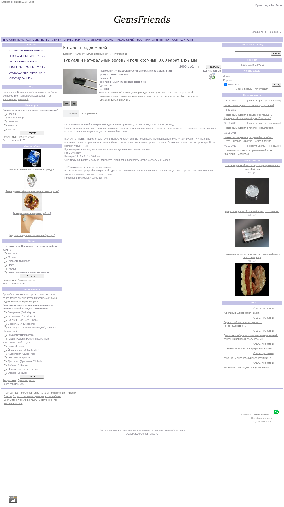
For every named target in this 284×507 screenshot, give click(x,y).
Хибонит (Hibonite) (18, 365)
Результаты (9, 136)
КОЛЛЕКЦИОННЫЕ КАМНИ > (26, 50)
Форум (22, 399)
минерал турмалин (143, 92)
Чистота (12, 253)
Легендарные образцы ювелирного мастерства (31, 191)
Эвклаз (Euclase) (17, 372)
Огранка (12, 257)
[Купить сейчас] (211, 76)
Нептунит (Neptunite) (19, 357)
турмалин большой (166, 92)
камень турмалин (121, 96)
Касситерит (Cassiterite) (21, 353)
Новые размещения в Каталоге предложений (249, 105)
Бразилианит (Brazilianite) (22, 323)
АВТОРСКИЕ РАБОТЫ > (23, 61)
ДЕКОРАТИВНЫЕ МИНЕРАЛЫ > (27, 56)
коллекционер (16, 117)
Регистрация (19, 1)
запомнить (234, 84)
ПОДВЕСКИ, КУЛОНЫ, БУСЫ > (27, 67)
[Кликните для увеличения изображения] (80, 81)
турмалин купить (120, 99)
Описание (71, 113)
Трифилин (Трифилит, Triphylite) (26, 361)
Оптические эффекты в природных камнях (248, 348)
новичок (12, 125)
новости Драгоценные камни (264, 100)
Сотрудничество (48, 399)
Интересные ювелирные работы (32, 213)
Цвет (11, 265)
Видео (13, 399)
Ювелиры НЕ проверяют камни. (242, 312)
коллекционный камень (118, 92)
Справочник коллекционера (28, 396)
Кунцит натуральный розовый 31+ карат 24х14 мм (252, 211)
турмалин (104, 99)
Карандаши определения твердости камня (247, 358)
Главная (5, 1)
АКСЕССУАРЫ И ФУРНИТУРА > (27, 72)
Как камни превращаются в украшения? (246, 367)
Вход (31, 1)
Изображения (89, 113)
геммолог (13, 121)
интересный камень (165, 96)
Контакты (32, 399)
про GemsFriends (29, 392)
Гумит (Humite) (16, 346)
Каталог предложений (53, 392)
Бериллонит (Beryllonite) (21, 316)
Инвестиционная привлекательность (28, 272)
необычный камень (188, 96)
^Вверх (72, 392)
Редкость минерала (19, 261)
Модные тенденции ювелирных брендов (31, 169)
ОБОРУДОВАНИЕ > (20, 78)
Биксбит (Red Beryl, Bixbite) (23, 320)
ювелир (12, 114)
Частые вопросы (13, 403)
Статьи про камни (263, 308)
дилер (11, 129)
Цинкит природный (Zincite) (23, 369)
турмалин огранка (142, 96)
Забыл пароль (244, 88)
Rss (16, 392)
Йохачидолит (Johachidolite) (23, 350)
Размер (12, 268)
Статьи (8, 396)
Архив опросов (26, 136)
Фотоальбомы (53, 396)
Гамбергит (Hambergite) (21, 335)
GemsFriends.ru (263, 414)
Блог (6, 399)
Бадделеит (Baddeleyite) (21, 312)
